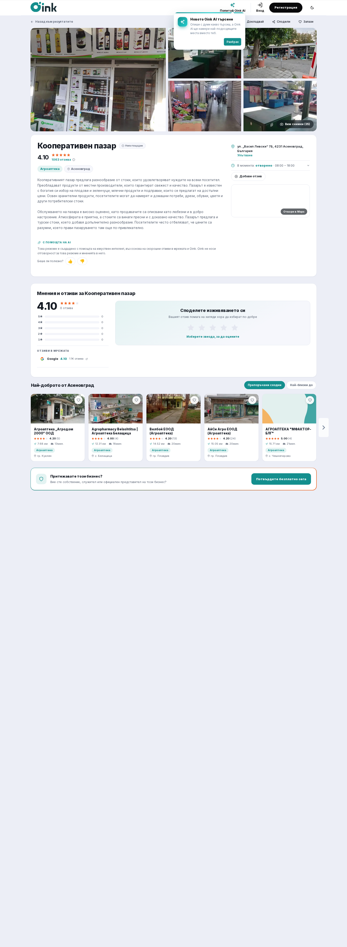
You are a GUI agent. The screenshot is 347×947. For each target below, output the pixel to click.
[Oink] (44, 7)
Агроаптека (50, 169)
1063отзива (61, 159)
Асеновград (80, 169)
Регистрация (285, 7)
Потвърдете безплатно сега (281, 479)
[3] (212, 327)
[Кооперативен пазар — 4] (204, 106)
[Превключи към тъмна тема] (312, 7)
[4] (223, 327)
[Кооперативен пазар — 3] (280, 53)
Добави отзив (250, 176)
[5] (234, 327)
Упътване (245, 155)
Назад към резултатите (54, 21)
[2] (201, 327)
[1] (190, 327)
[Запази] (78, 400)
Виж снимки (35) (297, 124)
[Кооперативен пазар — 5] (280, 106)
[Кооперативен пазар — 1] (98, 79)
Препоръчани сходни (264, 385)
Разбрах (233, 42)
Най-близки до (301, 385)
